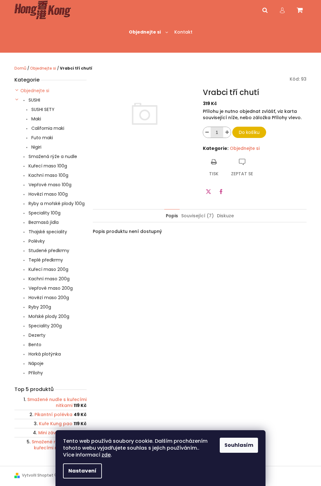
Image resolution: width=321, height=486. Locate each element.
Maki (35, 119)
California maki (47, 128)
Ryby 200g (39, 307)
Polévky (36, 241)
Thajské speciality (47, 232)
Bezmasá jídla (43, 222)
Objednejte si (34, 90)
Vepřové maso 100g (49, 185)
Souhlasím (238, 445)
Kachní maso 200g (48, 279)
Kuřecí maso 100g (47, 166)
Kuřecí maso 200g (47, 269)
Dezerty (36, 335)
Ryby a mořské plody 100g (56, 203)
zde (106, 454)
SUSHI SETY (42, 109)
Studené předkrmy (48, 250)
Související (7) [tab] (197, 216)
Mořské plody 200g (48, 316)
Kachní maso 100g (47, 175)
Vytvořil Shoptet (37, 475)
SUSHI (33, 100)
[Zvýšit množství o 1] (227, 132)
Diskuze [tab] (225, 216)
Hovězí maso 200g (48, 297)
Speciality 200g (44, 326)
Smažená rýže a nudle (52, 156)
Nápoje (35, 363)
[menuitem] (148, 32)
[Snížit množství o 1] (207, 132)
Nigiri (35, 147)
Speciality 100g (44, 213)
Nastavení (82, 470)
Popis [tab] (172, 216)
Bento (34, 344)
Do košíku (249, 132)
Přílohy (35, 373)
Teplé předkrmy (45, 260)
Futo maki (41, 138)
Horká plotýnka (44, 354)
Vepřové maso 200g (50, 288)
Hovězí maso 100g (47, 194)
